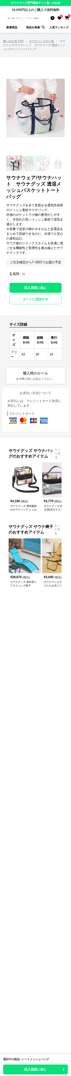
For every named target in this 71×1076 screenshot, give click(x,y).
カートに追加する (35, 299)
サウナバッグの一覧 (41, 41)
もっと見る (57, 453)
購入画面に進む (35, 287)
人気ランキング (59, 27)
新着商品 (11, 27)
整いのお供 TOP (13, 41)
